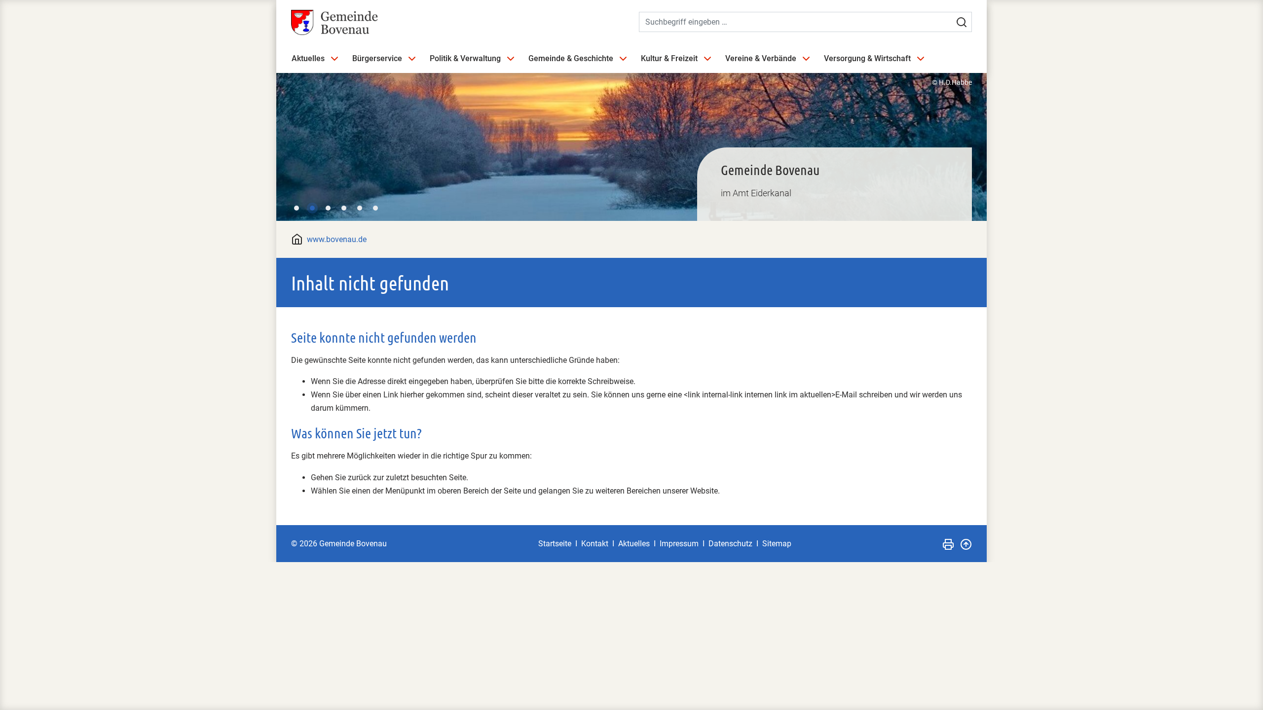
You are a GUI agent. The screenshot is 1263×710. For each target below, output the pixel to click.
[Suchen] (961, 22)
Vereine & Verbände (760, 58)
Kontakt (594, 543)
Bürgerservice (377, 58)
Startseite (554, 543)
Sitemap (776, 543)
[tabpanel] (631, 146)
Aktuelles (308, 58)
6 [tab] (375, 208)
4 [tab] (343, 208)
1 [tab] (296, 208)
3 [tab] (328, 208)
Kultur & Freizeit (669, 58)
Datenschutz (730, 543)
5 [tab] (359, 208)
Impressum (679, 543)
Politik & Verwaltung (465, 58)
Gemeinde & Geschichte (570, 58)
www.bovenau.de (337, 239)
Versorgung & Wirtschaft (867, 58)
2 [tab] (312, 208)
